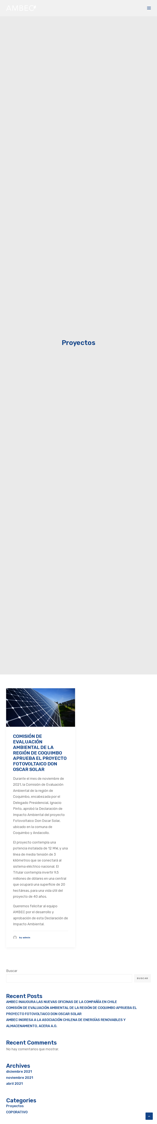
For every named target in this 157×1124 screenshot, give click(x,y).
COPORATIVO (17, 1112)
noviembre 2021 (19, 1078)
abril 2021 (14, 1083)
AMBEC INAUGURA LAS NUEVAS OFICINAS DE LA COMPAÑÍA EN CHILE (61, 1002)
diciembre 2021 (19, 1071)
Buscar (11, 971)
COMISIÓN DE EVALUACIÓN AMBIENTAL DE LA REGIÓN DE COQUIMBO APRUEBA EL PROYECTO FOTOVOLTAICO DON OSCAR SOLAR (40, 753)
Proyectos (15, 1106)
